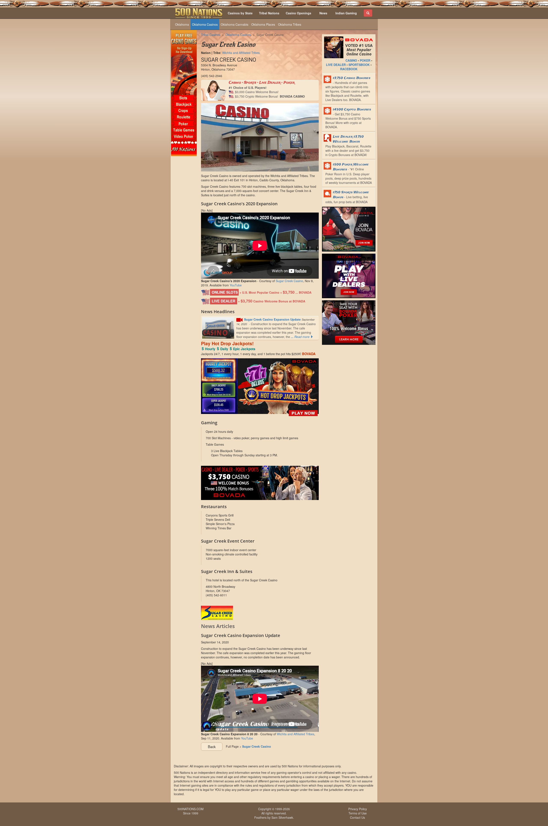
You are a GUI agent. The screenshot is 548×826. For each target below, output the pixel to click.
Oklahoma (182, 24)
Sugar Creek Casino (270, 35)
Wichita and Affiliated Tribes (241, 53)
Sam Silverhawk (282, 817)
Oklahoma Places (263, 24)
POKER (365, 60)
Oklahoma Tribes (289, 24)
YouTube (236, 285)
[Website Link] (260, 613)
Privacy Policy (357, 809)
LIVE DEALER (336, 65)
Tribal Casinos (210, 35)
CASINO (351, 60)
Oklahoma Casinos (205, 24)
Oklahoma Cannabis (234, 24)
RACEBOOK (348, 69)
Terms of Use (357, 813)
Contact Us (357, 817)
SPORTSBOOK (359, 65)
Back (212, 746)
